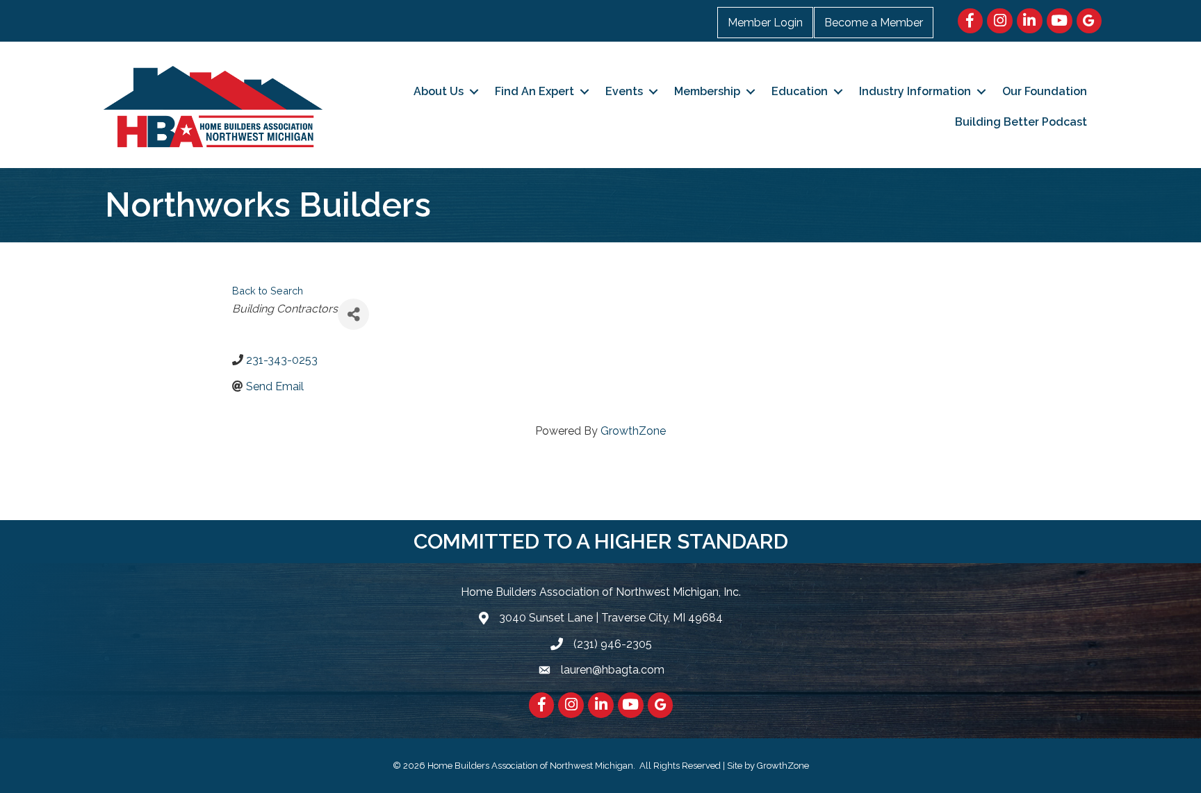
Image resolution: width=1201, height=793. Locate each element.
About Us (439, 91)
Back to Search (267, 291)
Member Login (765, 22)
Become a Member (873, 22)
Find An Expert (534, 91)
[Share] (353, 314)
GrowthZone (633, 430)
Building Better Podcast (1021, 121)
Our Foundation (1044, 91)
